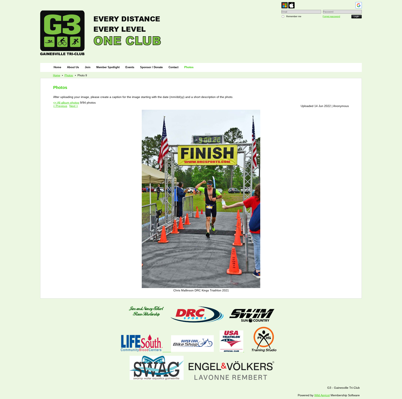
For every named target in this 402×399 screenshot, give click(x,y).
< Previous (60, 106)
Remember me (293, 16)
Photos (68, 75)
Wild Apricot (322, 395)
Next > (73, 106)
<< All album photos (66, 102)
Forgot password (331, 16)
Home (56, 75)
